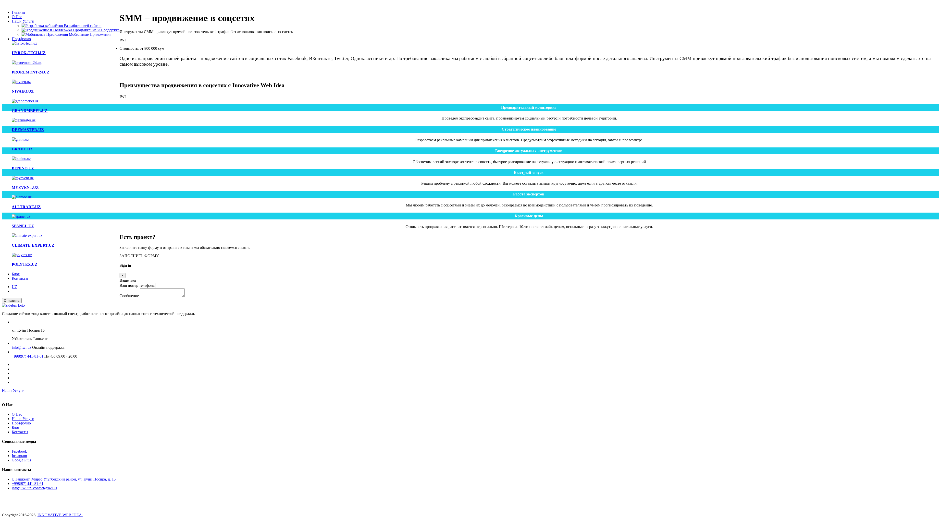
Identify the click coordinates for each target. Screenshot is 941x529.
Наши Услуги (23, 21)
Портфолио (21, 39)
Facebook (19, 451)
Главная (18, 12)
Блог (16, 274)
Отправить (12, 300)
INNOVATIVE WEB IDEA (60, 515)
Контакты (20, 278)
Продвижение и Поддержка (96, 30)
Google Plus (21, 460)
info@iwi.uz (22, 347)
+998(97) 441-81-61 (27, 356)
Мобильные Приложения (89, 34)
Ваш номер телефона (137, 285)
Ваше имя (128, 280)
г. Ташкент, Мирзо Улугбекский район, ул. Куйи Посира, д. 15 (64, 479)
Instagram (19, 456)
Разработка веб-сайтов (82, 26)
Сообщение (129, 296)
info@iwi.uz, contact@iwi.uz (34, 488)
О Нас (17, 17)
